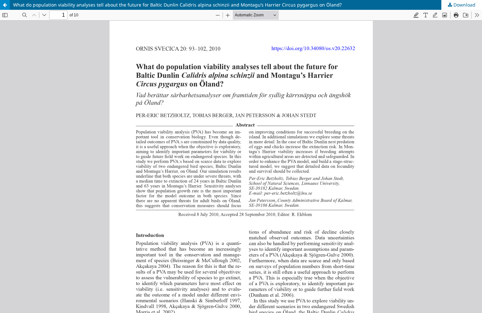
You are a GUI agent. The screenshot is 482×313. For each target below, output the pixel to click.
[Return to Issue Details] (5, 5)
